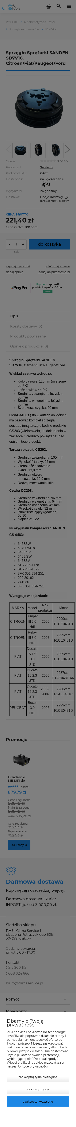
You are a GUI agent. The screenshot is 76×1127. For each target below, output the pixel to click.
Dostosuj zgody (38, 1089)
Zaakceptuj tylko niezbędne (38, 1077)
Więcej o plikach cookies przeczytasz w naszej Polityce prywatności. (35, 1064)
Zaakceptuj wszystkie (38, 1101)
